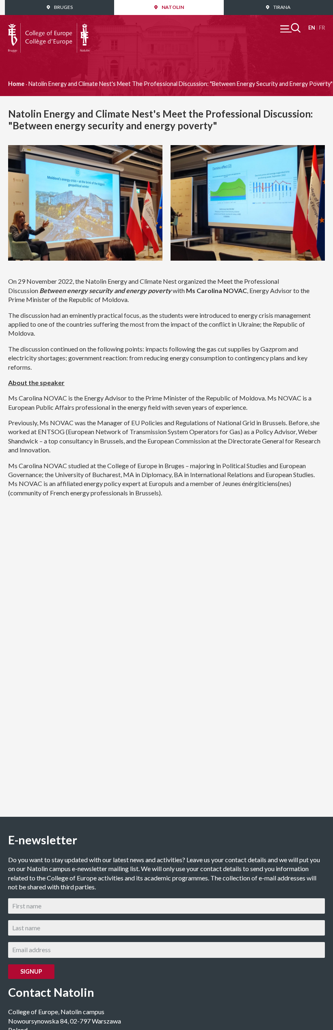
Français (322, 27)
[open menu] (290, 27)
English (311, 27)
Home (16, 83)
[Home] (48, 27)
